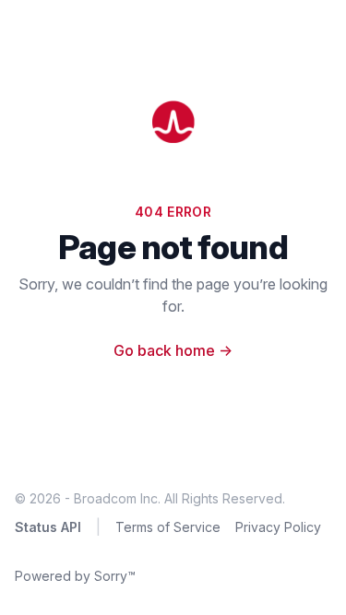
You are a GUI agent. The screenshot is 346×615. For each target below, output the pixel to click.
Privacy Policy (278, 527)
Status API (48, 527)
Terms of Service (168, 527)
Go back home (173, 350)
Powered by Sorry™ (75, 576)
